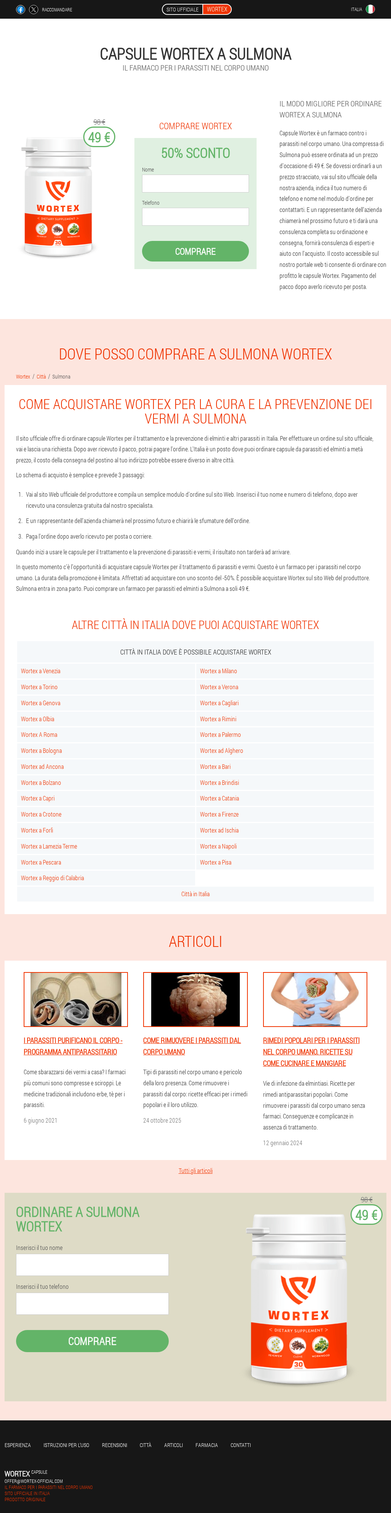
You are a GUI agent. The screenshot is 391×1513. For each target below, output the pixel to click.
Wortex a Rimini (218, 719)
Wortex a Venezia (40, 671)
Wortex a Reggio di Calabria (52, 878)
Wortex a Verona (219, 687)
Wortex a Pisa (215, 862)
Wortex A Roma (39, 734)
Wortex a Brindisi (219, 782)
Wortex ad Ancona (42, 766)
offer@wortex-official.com (34, 1481)
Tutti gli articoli (196, 1170)
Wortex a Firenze (219, 814)
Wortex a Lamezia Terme (49, 846)
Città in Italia (195, 894)
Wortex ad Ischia (219, 830)
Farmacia (207, 1445)
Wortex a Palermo (220, 734)
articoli (173, 1445)
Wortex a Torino (39, 687)
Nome (148, 169)
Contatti (241, 1445)
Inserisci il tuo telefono (42, 1287)
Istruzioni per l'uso (66, 1445)
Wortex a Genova (40, 703)
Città (146, 1445)
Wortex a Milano (218, 671)
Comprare (195, 251)
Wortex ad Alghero (221, 750)
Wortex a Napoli (218, 846)
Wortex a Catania (219, 798)
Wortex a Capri (38, 798)
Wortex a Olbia (37, 719)
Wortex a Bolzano (41, 782)
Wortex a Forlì (37, 830)
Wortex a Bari (215, 766)
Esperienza (18, 1445)
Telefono (151, 202)
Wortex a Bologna (41, 750)
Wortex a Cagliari (219, 703)
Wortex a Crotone (41, 814)
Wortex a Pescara (41, 862)
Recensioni (114, 1445)
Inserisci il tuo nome (39, 1248)
